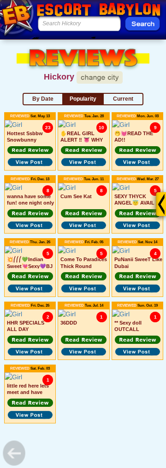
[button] (30, 150)
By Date (42, 99)
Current (123, 99)
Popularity (83, 99)
